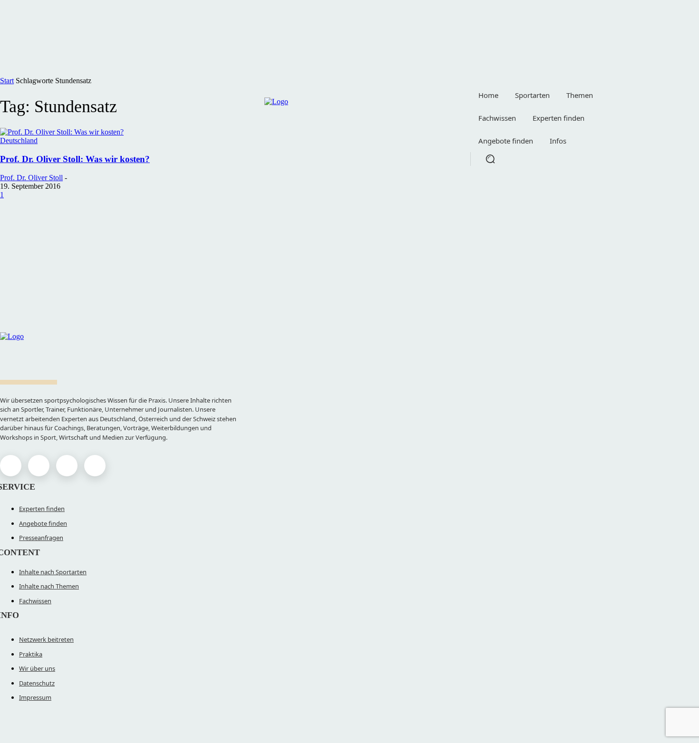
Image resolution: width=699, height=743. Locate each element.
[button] (490, 159)
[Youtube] (95, 465)
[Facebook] (10, 465)
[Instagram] (38, 465)
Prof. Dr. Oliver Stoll (31, 178)
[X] (67, 465)
